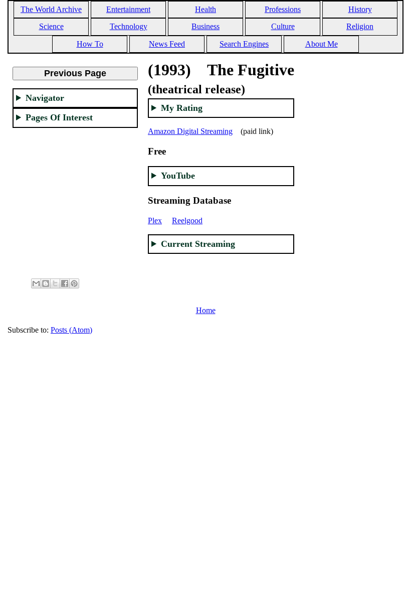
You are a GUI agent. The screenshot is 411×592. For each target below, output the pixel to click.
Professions (283, 9)
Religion (359, 26)
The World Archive (51, 9)
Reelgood (187, 220)
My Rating (181, 108)
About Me (321, 44)
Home (206, 310)
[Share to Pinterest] (74, 283)
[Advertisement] (75, 198)
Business (205, 26)
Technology (128, 26)
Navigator (45, 98)
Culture (283, 26)
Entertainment (128, 9)
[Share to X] (55, 283)
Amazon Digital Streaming (190, 131)
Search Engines (244, 44)
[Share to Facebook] (65, 283)
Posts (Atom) (71, 330)
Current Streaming (198, 244)
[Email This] (36, 283)
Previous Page (75, 73)
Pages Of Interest (59, 117)
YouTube (178, 176)
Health (205, 9)
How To (90, 44)
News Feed (167, 44)
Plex (155, 220)
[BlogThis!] (46, 283)
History (360, 9)
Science (51, 26)
